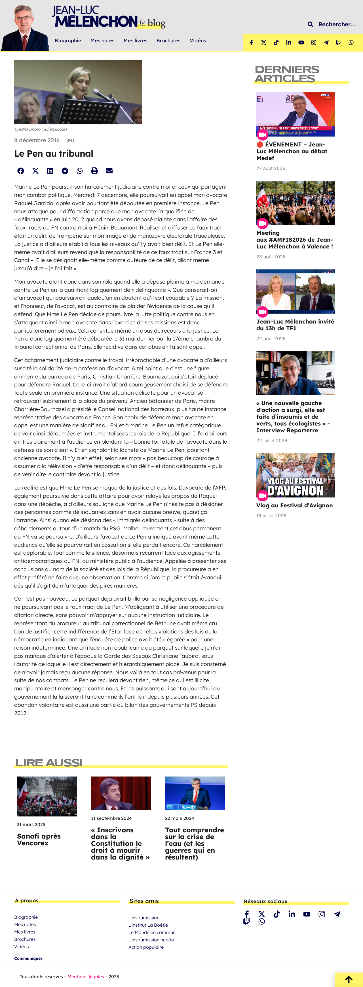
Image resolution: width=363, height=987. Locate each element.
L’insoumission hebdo (151, 940)
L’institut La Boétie (148, 925)
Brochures (168, 40)
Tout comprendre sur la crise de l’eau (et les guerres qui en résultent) (194, 843)
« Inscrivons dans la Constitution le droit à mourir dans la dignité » (120, 843)
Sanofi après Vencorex (39, 839)
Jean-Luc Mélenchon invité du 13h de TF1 (295, 325)
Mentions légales (85, 976)
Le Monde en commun (152, 932)
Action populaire (146, 947)
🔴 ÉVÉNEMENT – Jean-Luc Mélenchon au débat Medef (291, 151)
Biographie (68, 40)
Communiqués (28, 958)
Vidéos (198, 40)
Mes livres (135, 40)
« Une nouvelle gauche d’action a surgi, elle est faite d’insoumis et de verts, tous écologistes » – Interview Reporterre (293, 416)
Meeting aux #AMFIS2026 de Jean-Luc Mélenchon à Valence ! (294, 239)
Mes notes (102, 40)
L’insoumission (143, 917)
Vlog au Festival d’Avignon (294, 505)
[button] (20, 170)
